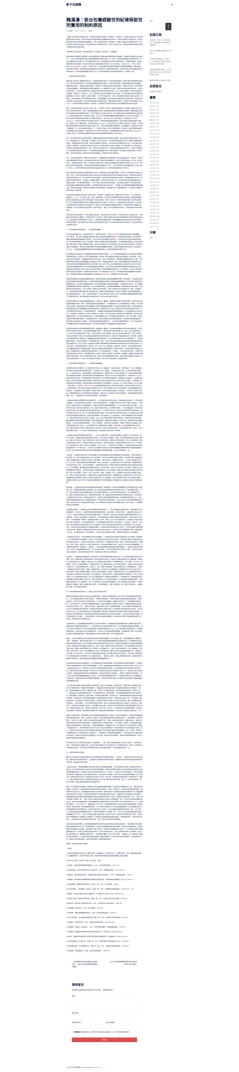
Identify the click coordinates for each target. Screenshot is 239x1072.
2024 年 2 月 (154, 206)
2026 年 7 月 (154, 106)
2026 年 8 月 (154, 103)
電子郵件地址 (77, 1022)
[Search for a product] (172, 4)
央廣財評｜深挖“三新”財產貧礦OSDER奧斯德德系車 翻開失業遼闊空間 (160, 42)
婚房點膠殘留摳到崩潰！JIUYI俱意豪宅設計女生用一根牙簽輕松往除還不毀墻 (160, 72)
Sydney (98, 1067)
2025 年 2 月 (154, 165)
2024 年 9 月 (154, 182)
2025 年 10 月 (154, 137)
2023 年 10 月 (154, 216)
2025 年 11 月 (154, 134)
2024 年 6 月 (154, 192)
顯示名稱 (75, 1013)
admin (70, 31)
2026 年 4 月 (154, 116)
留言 (74, 996)
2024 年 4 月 (154, 199)
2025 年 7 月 (154, 147)
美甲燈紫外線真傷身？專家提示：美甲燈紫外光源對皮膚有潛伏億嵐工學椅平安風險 (160, 61)
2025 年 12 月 (154, 130)
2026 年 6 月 (154, 110)
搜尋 (151, 21)
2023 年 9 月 (154, 220)
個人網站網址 (110, 1022)
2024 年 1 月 (154, 209)
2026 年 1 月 (154, 127)
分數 (151, 238)
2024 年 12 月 (154, 171)
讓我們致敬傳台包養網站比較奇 (160, 80)
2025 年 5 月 (154, 154)
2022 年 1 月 (154, 227)
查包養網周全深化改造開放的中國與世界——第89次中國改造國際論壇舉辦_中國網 (85, 964)
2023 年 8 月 (154, 223)
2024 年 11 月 (154, 175)
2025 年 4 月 (154, 158)
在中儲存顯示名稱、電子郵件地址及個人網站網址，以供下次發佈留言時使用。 (102, 1032)
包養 (94, 71)
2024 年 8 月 (154, 185)
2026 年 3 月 (154, 120)
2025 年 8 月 (154, 144)
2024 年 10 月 (154, 178)
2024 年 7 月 (154, 189)
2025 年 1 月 (154, 168)
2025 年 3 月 (154, 161)
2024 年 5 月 (154, 196)
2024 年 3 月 (154, 202)
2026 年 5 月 (154, 113)
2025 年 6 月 (154, 151)
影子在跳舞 (73, 4)
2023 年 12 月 (154, 213)
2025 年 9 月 (154, 141)
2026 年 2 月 (154, 123)
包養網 (98, 61)
